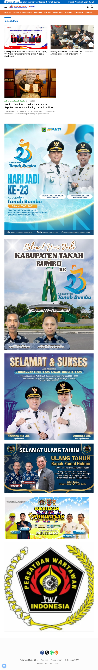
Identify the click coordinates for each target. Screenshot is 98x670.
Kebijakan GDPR (72, 660)
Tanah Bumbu (19, 101)
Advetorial (8, 101)
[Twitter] (47, 653)
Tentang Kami (56, 660)
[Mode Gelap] (87, 7)
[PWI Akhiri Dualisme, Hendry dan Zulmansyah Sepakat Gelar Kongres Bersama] (73, 37)
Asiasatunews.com (44, 663)
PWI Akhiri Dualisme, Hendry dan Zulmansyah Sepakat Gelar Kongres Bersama (71, 52)
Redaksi (44, 660)
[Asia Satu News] (22, 7)
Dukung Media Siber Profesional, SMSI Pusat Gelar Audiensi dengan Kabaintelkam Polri (27, 52)
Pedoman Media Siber (29, 660)
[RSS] (56, 653)
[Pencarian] (92, 7)
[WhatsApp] (52, 653)
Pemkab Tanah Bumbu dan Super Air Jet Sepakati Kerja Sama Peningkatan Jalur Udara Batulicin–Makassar (29, 107)
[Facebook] (42, 653)
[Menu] (6, 7)
